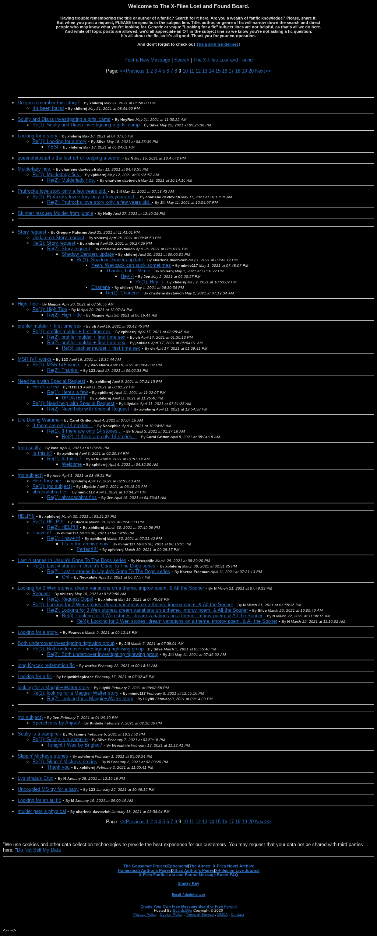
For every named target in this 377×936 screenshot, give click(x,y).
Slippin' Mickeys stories (43, 756)
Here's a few (45, 387)
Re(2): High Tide (64, 315)
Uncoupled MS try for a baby (48, 789)
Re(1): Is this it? (64, 458)
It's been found (48, 108)
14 (211, 71)
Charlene (100, 287)
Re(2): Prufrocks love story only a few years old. (99, 202)
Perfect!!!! (87, 549)
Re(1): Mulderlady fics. (56, 174)
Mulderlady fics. (35, 169)
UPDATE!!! (73, 398)
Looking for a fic (35, 676)
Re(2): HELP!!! (62, 527)
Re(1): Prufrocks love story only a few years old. (84, 196)
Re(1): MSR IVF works (56, 364)
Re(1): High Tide (49, 309)
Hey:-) (127, 276)
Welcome (72, 464)
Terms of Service (200, 914)
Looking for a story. (38, 632)
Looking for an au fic (39, 800)
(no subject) (30, 475)
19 (244, 71)
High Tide (28, 304)
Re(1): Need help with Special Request (73, 403)
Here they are (46, 480)
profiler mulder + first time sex (50, 326)
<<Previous (132, 71)
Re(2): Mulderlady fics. (71, 180)
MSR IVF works (35, 359)
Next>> (263, 71)
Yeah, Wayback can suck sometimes (131, 265)
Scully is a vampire (38, 734)
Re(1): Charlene (122, 293)
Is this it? (42, 453)
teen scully (29, 447)
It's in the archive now (85, 543)
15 (218, 71)
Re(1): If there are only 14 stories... (84, 431)
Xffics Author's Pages (193, 870)
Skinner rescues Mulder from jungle (55, 213)
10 (185, 71)
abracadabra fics (50, 492)
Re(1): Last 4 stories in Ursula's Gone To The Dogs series (93, 566)
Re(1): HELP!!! (48, 521)
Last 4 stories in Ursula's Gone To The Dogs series (72, 560)
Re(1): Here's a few (67, 392)
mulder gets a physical (42, 811)
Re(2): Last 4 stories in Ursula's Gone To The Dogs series (108, 571)
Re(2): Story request (68, 248)
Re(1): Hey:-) (149, 281)
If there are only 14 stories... (62, 425)
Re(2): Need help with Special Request (88, 409)
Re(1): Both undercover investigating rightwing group (88, 649)
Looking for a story (37, 136)
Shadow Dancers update (88, 254)
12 (198, 71)
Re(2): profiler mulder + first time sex (86, 337)
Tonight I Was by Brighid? (74, 745)
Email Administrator (188, 895)
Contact (237, 914)
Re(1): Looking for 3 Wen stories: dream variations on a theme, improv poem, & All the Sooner (132, 604)
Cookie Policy (171, 914)
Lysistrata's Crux (35, 778)
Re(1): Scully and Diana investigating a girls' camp (86, 125)
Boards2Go (182, 910)
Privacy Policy (144, 914)
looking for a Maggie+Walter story (53, 687)
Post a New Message (147, 60)
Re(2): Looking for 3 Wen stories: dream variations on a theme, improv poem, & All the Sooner (147, 610)
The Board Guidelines (217, 44)
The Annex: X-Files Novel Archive (221, 866)
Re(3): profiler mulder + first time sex (101, 348)
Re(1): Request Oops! (70, 599)
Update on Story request (58, 237)
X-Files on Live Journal (237, 870)
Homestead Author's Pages (144, 870)
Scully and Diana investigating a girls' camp (64, 119)
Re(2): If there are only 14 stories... (99, 436)
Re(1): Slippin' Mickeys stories (64, 761)
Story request (32, 232)
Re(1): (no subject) (52, 486)
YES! (53, 147)
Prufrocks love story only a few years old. (63, 191)
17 (231, 71)
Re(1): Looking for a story (59, 141)
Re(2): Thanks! (63, 370)
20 (251, 71)
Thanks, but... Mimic (128, 270)
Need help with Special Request (51, 381)
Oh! (66, 577)
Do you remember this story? (49, 102)
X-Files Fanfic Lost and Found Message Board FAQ (188, 875)
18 (237, 71)
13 (204, 71)
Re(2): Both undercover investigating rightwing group (102, 654)
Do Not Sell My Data (39, 850)
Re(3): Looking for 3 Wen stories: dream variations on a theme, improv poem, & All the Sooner (162, 615)
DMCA (222, 914)
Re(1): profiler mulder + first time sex (71, 331)
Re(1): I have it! (63, 538)
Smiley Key (188, 883)
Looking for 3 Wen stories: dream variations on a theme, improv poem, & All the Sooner (111, 588)
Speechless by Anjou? (56, 723)
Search (181, 60)
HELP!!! (26, 516)
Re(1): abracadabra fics (72, 497)
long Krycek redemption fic (46, 665)
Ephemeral (178, 866)
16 (224, 71)
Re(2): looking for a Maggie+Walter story (90, 698)
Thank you (58, 767)
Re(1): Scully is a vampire (60, 739)
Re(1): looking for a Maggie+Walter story (75, 693)
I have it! (41, 532)
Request (41, 593)
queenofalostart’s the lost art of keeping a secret (69, 158)
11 (191, 71)
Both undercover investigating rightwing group (66, 643)
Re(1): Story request (53, 243)
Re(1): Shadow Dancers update (110, 259)
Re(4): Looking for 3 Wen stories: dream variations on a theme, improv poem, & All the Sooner (177, 621)
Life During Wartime (39, 420)
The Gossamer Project (144, 866)
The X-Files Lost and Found (223, 60)
